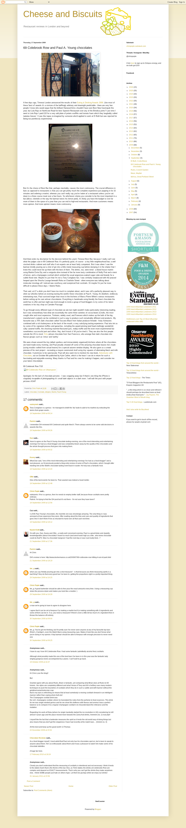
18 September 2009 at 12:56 (41, 503)
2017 (131, 118)
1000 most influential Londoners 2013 (141, 312)
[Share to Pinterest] (63, 388)
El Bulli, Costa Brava (139, 161)
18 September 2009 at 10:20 (41, 469)
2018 (131, 114)
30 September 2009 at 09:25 (41, 640)
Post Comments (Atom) (43, 790)
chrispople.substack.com (136, 46)
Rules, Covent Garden (139, 170)
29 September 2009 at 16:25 (41, 577)
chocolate (33, 392)
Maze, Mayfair (136, 173)
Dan (31, 438)
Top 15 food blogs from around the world (142, 363)
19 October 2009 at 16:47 (40, 662)
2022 (131, 101)
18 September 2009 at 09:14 (41, 413)
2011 (131, 138)
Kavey (32, 457)
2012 (131, 135)
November (135, 151)
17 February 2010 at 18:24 (40, 754)
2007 (131, 212)
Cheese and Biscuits (62, 14)
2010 (131, 141)
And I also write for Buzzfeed (137, 409)
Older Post (113, 786)
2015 (131, 124)
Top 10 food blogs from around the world (142, 370)
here (132, 63)
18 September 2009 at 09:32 (41, 450)
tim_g (32, 568)
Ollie (31, 477)
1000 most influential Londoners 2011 (141, 307)
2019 (131, 111)
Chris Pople (34, 491)
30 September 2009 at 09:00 (41, 619)
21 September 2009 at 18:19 (41, 561)
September (135, 158)
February (135, 201)
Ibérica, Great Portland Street (142, 177)
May (133, 191)
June (133, 188)
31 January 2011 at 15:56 (40, 776)
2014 (131, 128)
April (133, 195)
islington (48, 392)
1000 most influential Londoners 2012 (141, 309)
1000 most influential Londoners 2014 (141, 314)
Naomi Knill (34, 530)
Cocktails (41, 392)
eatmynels (34, 404)
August (134, 181)
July (133, 184)
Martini (54, 392)
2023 (131, 97)
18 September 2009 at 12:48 (41, 483)
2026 (131, 87)
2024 (131, 94)
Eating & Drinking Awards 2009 (90, 103)
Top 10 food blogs (133, 378)
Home (71, 786)
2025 (131, 91)
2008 (131, 209)
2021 (131, 104)
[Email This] (52, 388)
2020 (131, 108)
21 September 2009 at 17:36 (41, 541)
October (134, 155)
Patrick (33, 421)
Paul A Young (61, 392)
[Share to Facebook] (60, 388)
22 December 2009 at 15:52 (41, 730)
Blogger (98, 809)
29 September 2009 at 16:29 (41, 594)
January (134, 205)
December (135, 148)
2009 (131, 145)
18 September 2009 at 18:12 (41, 522)
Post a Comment (33, 781)
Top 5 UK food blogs (134, 402)
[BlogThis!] (55, 388)
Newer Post (28, 786)
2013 (131, 131)
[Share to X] (58, 388)
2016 (131, 121)
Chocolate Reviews (38, 738)
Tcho (46, 334)
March (133, 198)
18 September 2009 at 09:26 (41, 430)
